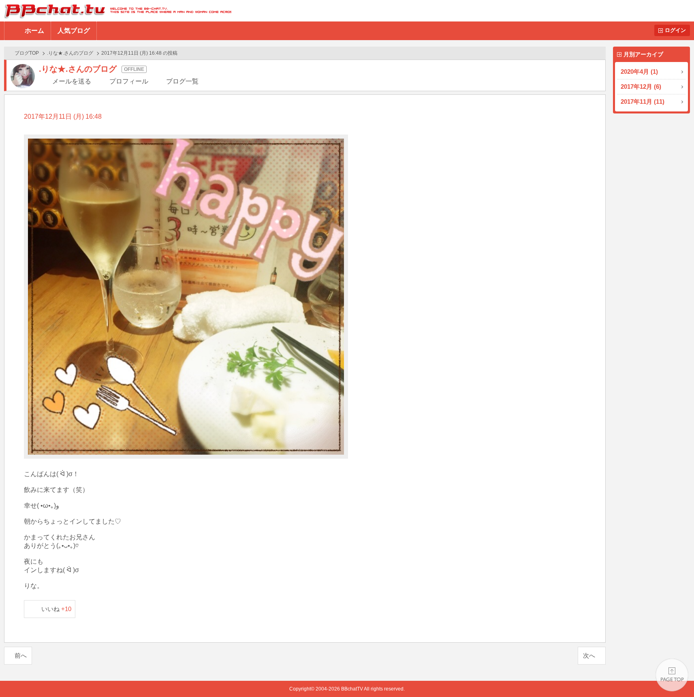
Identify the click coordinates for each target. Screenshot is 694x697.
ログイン (675, 30)
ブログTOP (27, 53)
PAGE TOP (672, 675)
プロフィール (128, 81)
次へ (589, 655)
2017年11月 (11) (642, 101)
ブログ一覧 (182, 81)
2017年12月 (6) (641, 86)
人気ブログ (74, 30)
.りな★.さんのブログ (70, 53)
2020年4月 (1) (639, 71)
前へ (21, 655)
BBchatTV (115, 10)
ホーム (34, 30)
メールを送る (71, 81)
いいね (56, 608)
